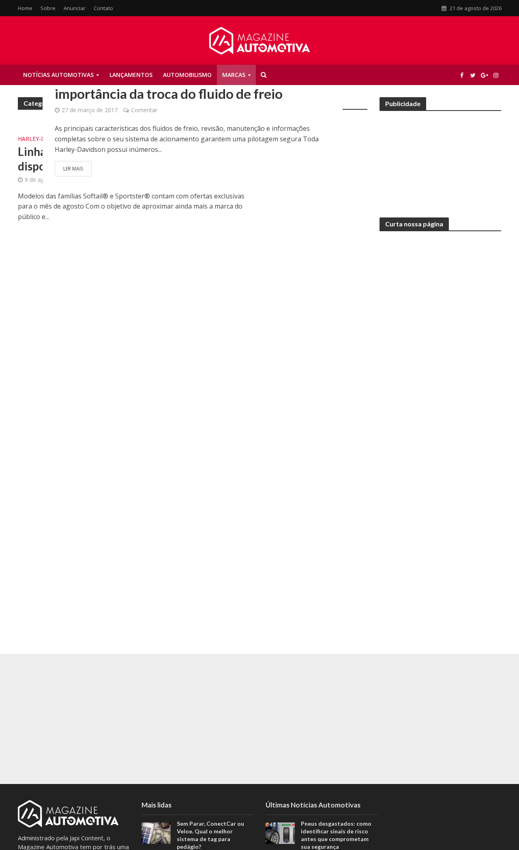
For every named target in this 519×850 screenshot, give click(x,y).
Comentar (144, 110)
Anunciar (75, 8)
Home (25, 8)
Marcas (233, 75)
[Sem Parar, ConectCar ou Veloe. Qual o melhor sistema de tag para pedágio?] (156, 833)
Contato (103, 8)
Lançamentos (130, 75)
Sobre (48, 8)
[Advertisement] (440, 158)
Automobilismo (187, 75)
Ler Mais (73, 168)
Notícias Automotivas (58, 75)
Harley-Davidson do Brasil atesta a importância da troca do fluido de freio (169, 85)
